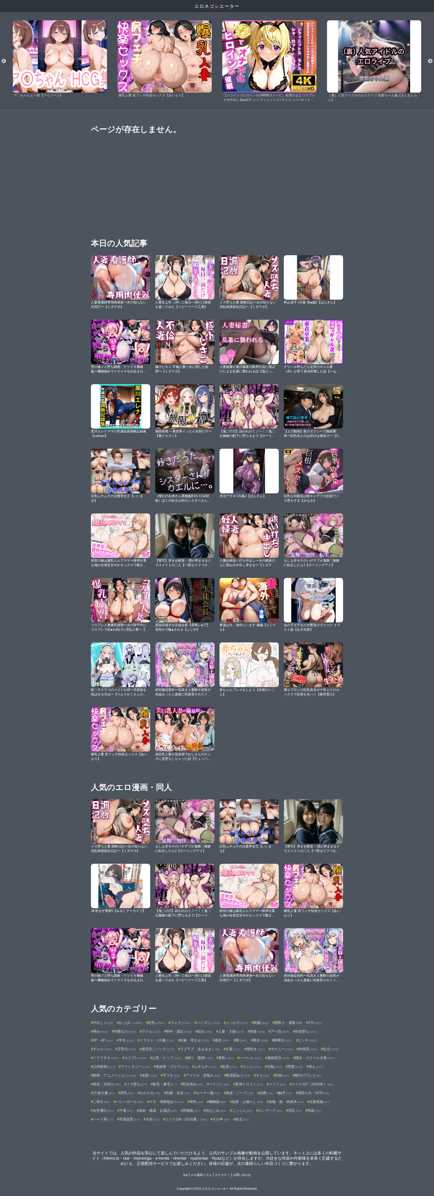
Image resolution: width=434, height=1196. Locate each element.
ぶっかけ (237, 1023)
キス (262, 1075)
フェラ (181, 1023)
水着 (233, 1049)
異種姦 (191, 1110)
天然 (152, 1119)
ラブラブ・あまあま (200, 1049)
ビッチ (307, 1040)
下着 (126, 1110)
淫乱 (295, 1110)
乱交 (330, 1049)
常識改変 (129, 1119)
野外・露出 (179, 1031)
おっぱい (130, 1023)
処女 (204, 1031)
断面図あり (238, 1075)
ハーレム (250, 1058)
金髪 (149, 1075)
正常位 (126, 1049)
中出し (103, 1023)
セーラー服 (208, 1093)
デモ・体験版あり (166, 1102)
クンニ (252, 1067)
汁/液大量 (104, 1093)
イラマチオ (106, 1058)
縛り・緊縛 (200, 1058)
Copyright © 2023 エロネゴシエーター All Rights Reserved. (217, 1188)
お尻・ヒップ (166, 1058)
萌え (315, 1067)
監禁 (229, 1067)
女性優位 (103, 1110)
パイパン (219, 1084)
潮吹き (255, 1049)
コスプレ (135, 1058)
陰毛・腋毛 (165, 1084)
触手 (285, 1093)
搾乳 (127, 1093)
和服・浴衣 (178, 1093)
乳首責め (193, 1084)
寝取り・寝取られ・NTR (298, 1023)
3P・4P (103, 1040)
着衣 (222, 1040)
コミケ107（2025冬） (312, 1084)
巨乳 (156, 1023)
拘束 (257, 1031)
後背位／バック (158, 1049)
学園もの (125, 1031)
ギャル (102, 1049)
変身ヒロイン (249, 1084)
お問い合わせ (242, 1175)
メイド (277, 1084)
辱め (100, 1031)
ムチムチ (205, 1067)
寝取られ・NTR (313, 1093)
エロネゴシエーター (217, 6)
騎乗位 (283, 1040)
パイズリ (208, 1023)
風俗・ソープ (239, 1093)
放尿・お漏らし (247, 1102)
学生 (126, 1040)
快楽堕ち (306, 1031)
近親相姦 (319, 1102)
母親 (314, 1110)
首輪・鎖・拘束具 (286, 1102)
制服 (261, 1023)
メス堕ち (136, 1084)
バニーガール (129, 1102)
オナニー (282, 1049)
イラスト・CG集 (157, 1040)
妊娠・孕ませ (194, 1040)
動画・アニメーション (114, 1075)
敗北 (242, 1119)
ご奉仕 (101, 1102)
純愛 (266, 1093)
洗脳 (274, 1067)
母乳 (196, 1102)
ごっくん (242, 1110)
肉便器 (308, 1049)
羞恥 (226, 1058)
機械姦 (217, 1102)
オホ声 (221, 1119)
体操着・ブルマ (172, 1067)
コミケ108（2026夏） (186, 1119)
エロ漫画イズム (201, 1175)
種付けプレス (308, 1075)
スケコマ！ (222, 1175)
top (185, 1175)
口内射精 (104, 1067)
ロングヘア (270, 1110)
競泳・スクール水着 (315, 1058)
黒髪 (295, 1067)
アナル (151, 1031)
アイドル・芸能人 (203, 1075)
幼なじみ (215, 1110)
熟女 (260, 1040)
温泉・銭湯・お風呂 (158, 1110)
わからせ (150, 1093)
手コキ (171, 1075)
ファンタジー (135, 1067)
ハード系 (103, 1119)
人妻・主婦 (231, 1031)
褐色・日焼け (107, 1084)
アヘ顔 (279, 1031)
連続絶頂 (278, 1058)
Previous (3, 61)
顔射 (282, 1075)
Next (430, 61)
